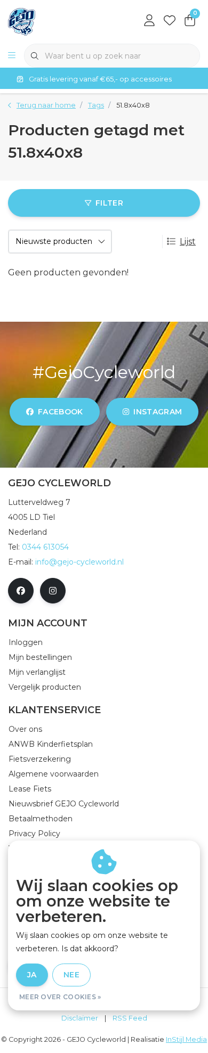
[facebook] (21, 590)
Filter (109, 203)
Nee (71, 974)
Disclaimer (79, 1018)
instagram (157, 412)
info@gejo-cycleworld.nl (79, 562)
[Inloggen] (149, 21)
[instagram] (53, 590)
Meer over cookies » (60, 997)
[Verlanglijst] (169, 21)
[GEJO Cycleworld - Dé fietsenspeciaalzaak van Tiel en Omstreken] (21, 21)
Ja (32, 974)
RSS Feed (130, 1018)
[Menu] (11, 56)
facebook (60, 412)
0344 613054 (45, 547)
